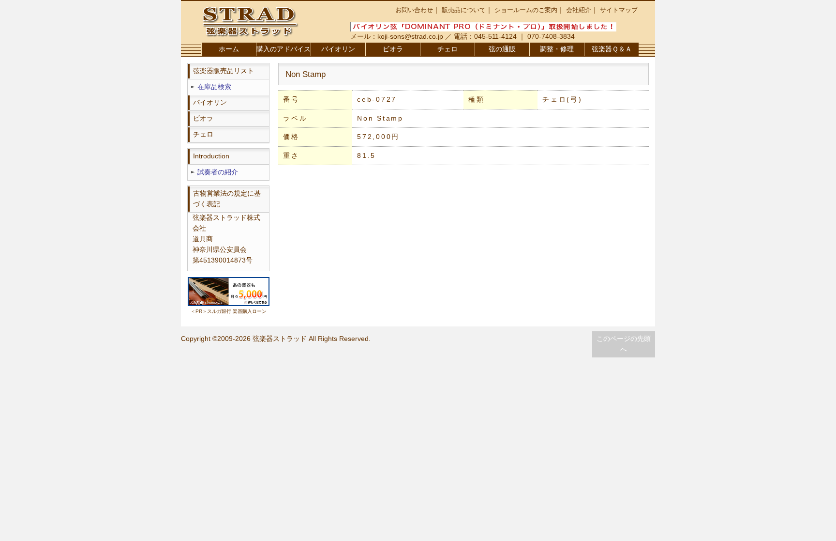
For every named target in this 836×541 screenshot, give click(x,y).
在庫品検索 (214, 87)
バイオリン (338, 49)
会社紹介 (578, 10)
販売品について (464, 10)
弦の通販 (502, 49)
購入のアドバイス (283, 49)
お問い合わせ (414, 10)
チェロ (447, 49)
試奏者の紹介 (217, 172)
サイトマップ (619, 10)
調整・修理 (557, 49)
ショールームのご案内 (525, 10)
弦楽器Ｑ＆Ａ (612, 49)
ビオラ (393, 49)
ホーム (229, 49)
